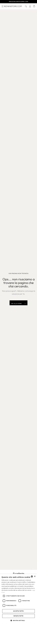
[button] (26, 6)
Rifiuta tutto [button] (18, 616)
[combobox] (32, 576)
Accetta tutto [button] (18, 611)
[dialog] (18, 599)
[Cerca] (26, 6)
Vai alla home (16, 303)
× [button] (34, 576)
